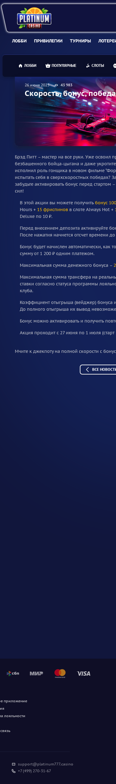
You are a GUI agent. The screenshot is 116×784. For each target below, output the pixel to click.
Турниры (80, 41)
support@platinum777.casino (45, 764)
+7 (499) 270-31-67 (34, 771)
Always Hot (98, 209)
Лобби (19, 41)
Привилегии (48, 41)
